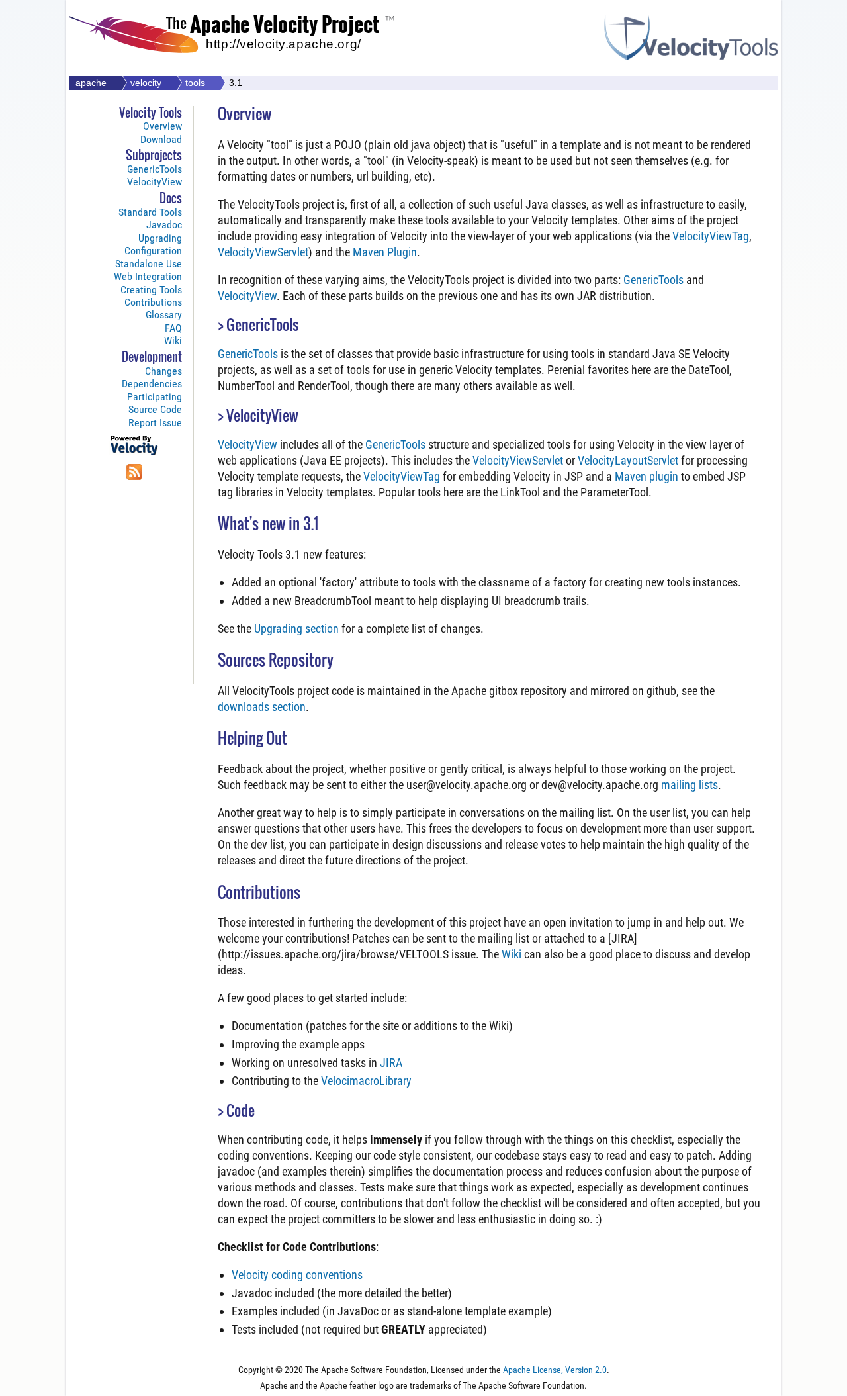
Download (161, 139)
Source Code (155, 409)
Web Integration (148, 276)
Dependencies (152, 383)
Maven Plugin (385, 252)
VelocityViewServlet (263, 252)
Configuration (153, 250)
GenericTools (154, 169)
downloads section (262, 707)
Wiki (173, 340)
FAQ (173, 328)
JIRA (391, 1063)
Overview (162, 126)
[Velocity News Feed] (134, 478)
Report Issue (155, 422)
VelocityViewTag (710, 236)
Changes (163, 371)
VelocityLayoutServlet (628, 460)
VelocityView (154, 181)
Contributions (153, 302)
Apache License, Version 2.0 (555, 1369)
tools (195, 82)
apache (91, 82)
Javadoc (164, 224)
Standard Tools (150, 212)
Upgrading (160, 238)
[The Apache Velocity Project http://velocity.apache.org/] (246, 62)
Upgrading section (296, 628)
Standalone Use (148, 263)
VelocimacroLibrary (366, 1081)
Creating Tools (151, 289)
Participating (154, 397)
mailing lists (689, 785)
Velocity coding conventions (297, 1274)
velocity (145, 82)
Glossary (164, 314)
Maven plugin (646, 476)
